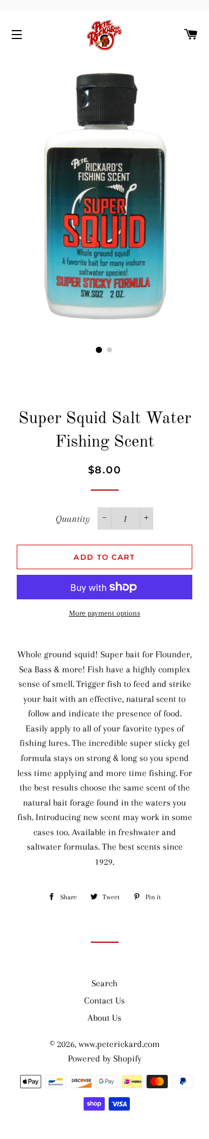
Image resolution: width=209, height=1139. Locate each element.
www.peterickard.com (119, 1044)
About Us (104, 1017)
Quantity (73, 518)
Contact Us (104, 1000)
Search (104, 983)
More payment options (104, 613)
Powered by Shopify (105, 1058)
